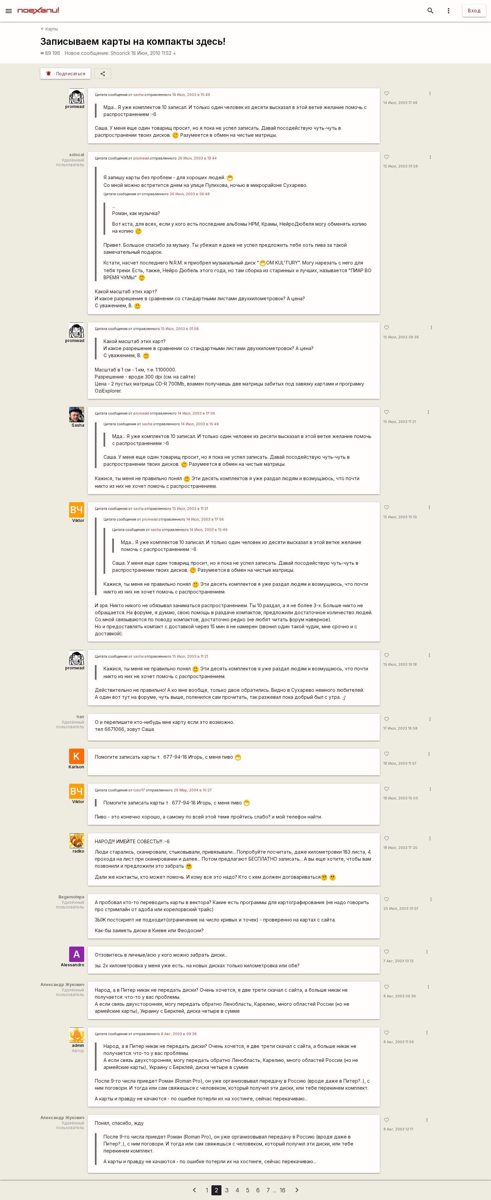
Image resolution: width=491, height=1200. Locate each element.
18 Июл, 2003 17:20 (400, 848)
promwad (74, 106)
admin (78, 1045)
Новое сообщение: (87, 53)
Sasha (77, 425)
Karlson (76, 766)
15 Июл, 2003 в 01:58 (180, 329)
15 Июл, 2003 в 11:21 (190, 509)
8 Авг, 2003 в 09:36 (179, 1034)
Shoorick (120, 53)
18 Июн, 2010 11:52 (153, 53)
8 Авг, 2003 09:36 (399, 996)
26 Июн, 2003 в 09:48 (190, 194)
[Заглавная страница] (38, 4)
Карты (49, 28)
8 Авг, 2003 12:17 (398, 1129)
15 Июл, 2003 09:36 (401, 337)
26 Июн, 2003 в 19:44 (197, 158)
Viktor (78, 520)
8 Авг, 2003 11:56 (398, 1042)
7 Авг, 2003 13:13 (398, 961)
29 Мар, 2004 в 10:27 (193, 790)
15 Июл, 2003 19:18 (400, 664)
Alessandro (72, 964)
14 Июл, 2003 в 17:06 (196, 413)
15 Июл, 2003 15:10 (400, 517)
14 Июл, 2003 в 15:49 (191, 95)
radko (78, 851)
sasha (138, 95)
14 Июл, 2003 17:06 (400, 103)
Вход (474, 10)
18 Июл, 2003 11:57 (400, 763)
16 (283, 1190)
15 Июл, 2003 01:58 (400, 166)
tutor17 (139, 790)
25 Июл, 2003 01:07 (401, 908)
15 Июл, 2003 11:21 (399, 422)
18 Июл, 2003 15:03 (400, 798)
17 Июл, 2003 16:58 (400, 728)
